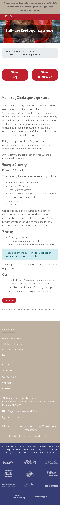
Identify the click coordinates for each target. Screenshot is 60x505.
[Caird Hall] (30, 485)
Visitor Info (8, 370)
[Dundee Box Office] (51, 485)
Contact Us (8, 382)
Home (8, 51)
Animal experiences (24, 51)
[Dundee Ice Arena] (8, 473)
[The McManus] (8, 485)
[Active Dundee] (30, 461)
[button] (15, 75)
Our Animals (9, 376)
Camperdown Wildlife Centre (35, 435)
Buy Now (9, 300)
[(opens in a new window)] (8, 461)
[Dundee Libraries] (51, 473)
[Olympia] (51, 461)
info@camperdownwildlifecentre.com (26, 411)
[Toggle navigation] (53, 17)
